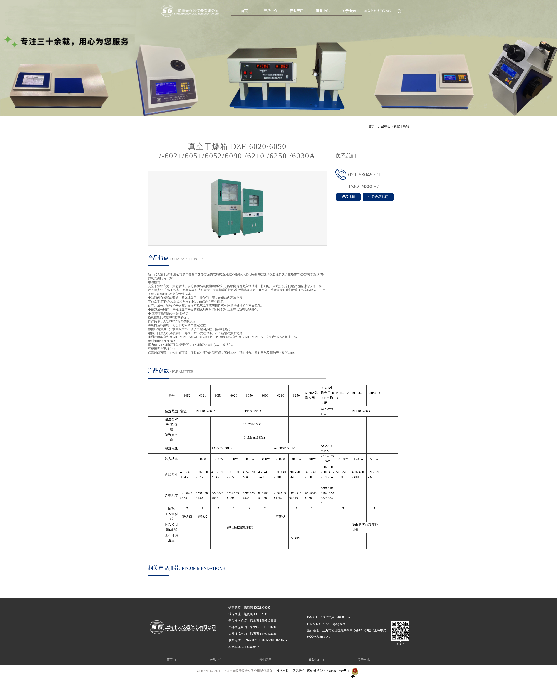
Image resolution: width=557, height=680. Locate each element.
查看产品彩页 (378, 197)
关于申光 (349, 11)
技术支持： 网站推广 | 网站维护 (298, 670)
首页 (244, 11)
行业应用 (297, 11)
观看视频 (348, 197)
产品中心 (270, 11)
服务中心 (323, 11)
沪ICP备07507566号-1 (334, 670)
